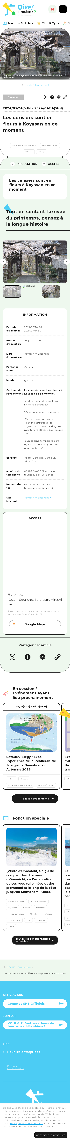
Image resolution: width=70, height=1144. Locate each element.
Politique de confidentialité (26, 1123)
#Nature (28, 152)
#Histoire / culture (49, 145)
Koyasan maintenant (36, 497)
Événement (42, 85)
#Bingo (42, 152)
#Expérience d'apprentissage (24, 145)
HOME (28, 85)
